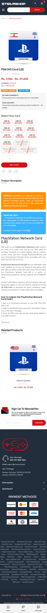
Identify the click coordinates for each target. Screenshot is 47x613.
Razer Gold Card (39, 549)
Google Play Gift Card (23, 544)
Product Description (11, 180)
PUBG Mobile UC (32, 554)
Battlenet (11, 557)
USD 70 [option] (7, 136)
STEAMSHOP (15, 595)
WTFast (37, 572)
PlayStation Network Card (21, 549)
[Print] (9, 171)
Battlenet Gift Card (24, 542)
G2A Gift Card (7, 544)
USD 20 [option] (18, 122)
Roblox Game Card (9, 552)
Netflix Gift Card (31, 547)
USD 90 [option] (32, 136)
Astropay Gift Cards (38, 574)
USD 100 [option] (7, 143)
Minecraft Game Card (15, 547)
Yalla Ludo (16, 582)
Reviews (5, 322)
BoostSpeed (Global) (10, 572)
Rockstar (27, 557)
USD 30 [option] (29, 122)
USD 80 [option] (20, 136)
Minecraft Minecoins (19, 569)
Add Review (16, 74)
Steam (36, 557)
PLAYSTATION (25, 567)
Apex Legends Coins (13, 559)
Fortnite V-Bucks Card (15, 554)
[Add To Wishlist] (3, 171)
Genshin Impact (28, 582)
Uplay (43, 557)
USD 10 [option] (6, 122)
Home (3, 18)
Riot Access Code (29, 559)
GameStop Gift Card (27, 580)
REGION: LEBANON (8, 90)
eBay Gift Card (40, 542)
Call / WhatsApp (16, 457)
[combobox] (26, 9)
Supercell (41, 580)
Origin (19, 557)
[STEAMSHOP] (13, 4)
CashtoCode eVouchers (10, 577)
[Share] (16, 171)
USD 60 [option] (31, 129)
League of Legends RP (16, 562)
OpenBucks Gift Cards (20, 574)
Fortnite (14, 580)
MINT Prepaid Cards (28, 577)
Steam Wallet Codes (25, 552)
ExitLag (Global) (26, 572)
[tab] (23, 180)
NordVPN (32, 569)
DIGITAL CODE (24, 90)
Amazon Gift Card (8, 542)
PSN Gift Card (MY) (23, 381)
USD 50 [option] (19, 129)
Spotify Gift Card (19, 564)
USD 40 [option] (6, 129)
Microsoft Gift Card (35, 564)
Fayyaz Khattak (24, 599)
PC (2, 559)
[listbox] (23, 136)
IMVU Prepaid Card (33, 562)
